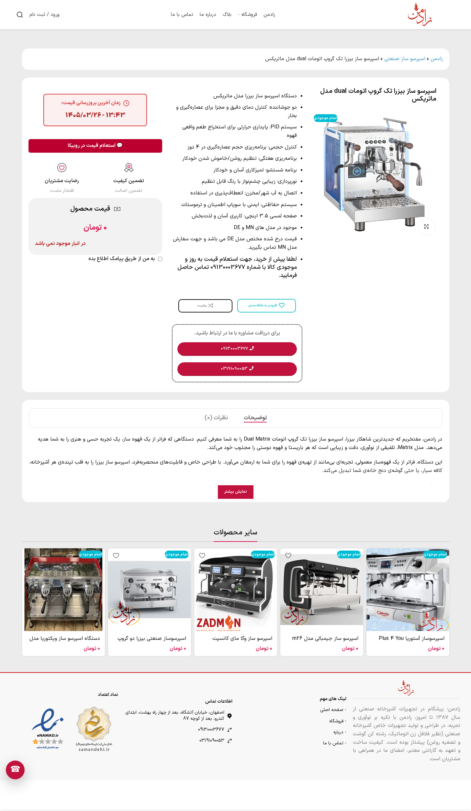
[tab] (255, 418)
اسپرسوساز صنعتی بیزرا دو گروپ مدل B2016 (152, 642)
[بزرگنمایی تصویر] (426, 226)
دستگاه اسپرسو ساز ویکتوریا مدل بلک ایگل (64, 642)
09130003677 (211, 729)
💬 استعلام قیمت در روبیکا (95, 145)
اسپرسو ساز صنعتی (404, 59)
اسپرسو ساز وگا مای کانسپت (242, 638)
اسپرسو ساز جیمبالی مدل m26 (325, 638)
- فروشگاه (337, 721)
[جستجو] (19, 14)
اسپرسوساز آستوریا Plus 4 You (411, 638)
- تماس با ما (334, 743)
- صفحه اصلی (333, 710)
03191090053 (211, 740)
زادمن (437, 59)
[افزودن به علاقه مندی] (374, 555)
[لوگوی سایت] (420, 14)
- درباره (339, 732)
